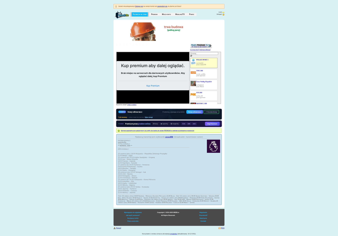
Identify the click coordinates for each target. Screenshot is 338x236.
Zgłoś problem (131, 104)
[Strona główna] (119, 13)
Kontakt (203, 221)
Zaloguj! (219, 14)
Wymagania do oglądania (133, 212)
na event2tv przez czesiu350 (202, 62)
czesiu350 (169, 137)
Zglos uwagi (149, 117)
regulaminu (173, 234)
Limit (220, 12)
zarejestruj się (162, 6)
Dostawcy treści (133, 218)
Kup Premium (212, 124)
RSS (222, 228)
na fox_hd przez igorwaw (200, 95)
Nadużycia (203, 218)
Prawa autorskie (133, 221)
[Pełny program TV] (201, 44)
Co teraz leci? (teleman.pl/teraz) (200, 49)
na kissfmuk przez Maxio (204, 84)
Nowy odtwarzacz (194, 112)
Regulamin (203, 212)
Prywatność (203, 215)
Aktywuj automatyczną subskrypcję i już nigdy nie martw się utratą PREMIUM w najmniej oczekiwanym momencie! (157, 130)
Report (118, 228)
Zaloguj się (139, 6)
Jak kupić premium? (133, 215)
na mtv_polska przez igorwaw (200, 73)
